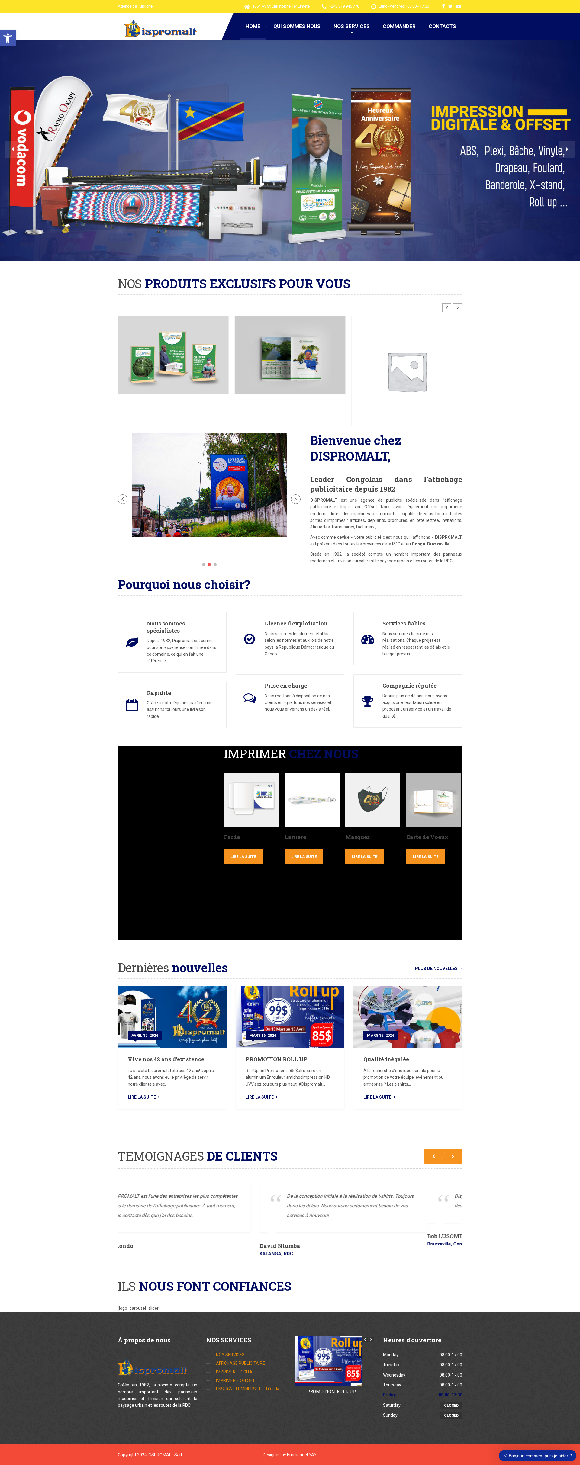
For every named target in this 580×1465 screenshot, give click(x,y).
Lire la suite (243, 829)
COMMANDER (399, 26)
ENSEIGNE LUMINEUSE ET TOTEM (248, 1371)
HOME (253, 26)
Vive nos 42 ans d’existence (166, 1032)
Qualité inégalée (386, 1032)
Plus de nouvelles (436, 941)
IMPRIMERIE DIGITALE (236, 1354)
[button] (8, 38)
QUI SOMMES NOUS (297, 26)
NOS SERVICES (352, 26)
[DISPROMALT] (158, 28)
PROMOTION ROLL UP (277, 1032)
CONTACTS (442, 26)
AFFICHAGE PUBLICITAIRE (240, 1345)
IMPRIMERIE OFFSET (235, 1363)
